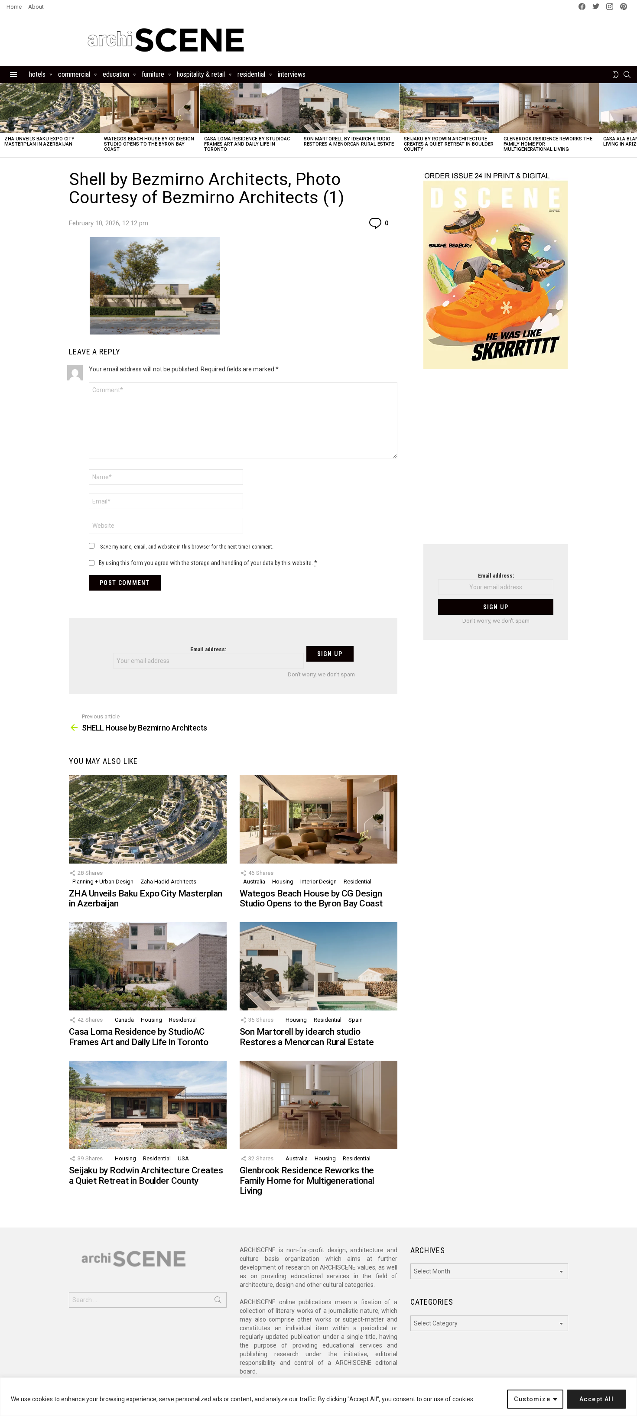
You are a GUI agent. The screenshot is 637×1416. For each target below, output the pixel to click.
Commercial (74, 74)
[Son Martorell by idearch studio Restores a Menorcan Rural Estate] (349, 108)
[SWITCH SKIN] (615, 74)
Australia (254, 881)
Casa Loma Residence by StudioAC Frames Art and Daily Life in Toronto (247, 144)
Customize (532, 1399)
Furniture (153, 74)
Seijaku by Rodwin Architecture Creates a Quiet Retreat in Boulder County (449, 144)
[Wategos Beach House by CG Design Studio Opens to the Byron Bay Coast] (149, 108)
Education (116, 74)
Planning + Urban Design (102, 881)
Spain (355, 1020)
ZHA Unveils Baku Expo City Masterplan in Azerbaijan (39, 141)
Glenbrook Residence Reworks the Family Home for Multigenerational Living (307, 1180)
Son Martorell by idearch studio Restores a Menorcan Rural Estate (349, 141)
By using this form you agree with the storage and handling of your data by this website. (208, 562)
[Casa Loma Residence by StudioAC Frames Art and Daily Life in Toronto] (249, 108)
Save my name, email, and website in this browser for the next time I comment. (186, 546)
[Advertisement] (495, 462)
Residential (251, 74)
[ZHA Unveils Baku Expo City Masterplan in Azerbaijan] (50, 108)
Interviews (292, 74)
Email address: (208, 649)
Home (14, 6)
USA (183, 1158)
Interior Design (318, 881)
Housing (282, 881)
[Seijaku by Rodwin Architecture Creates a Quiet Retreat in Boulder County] (449, 108)
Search (218, 1301)
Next (632, 120)
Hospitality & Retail (201, 74)
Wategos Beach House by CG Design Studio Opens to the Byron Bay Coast (149, 144)
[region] (318, 1396)
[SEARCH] (627, 74)
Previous (4, 120)
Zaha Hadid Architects (168, 881)
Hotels (37, 74)
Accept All (596, 1399)
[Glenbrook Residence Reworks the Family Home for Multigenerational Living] (549, 108)
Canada (124, 1020)
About (36, 6)
